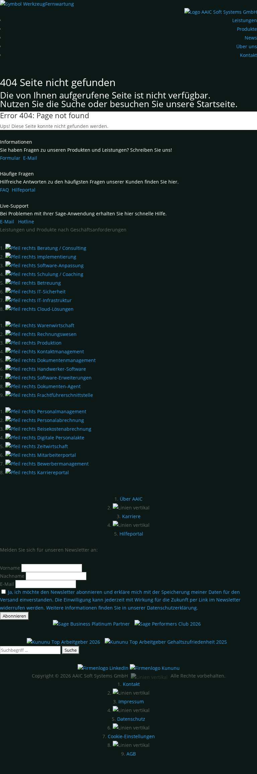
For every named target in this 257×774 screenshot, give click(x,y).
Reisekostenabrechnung (63, 429)
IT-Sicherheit (51, 291)
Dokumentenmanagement (66, 360)
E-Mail (30, 158)
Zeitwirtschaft (52, 446)
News (251, 37)
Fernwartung (59, 4)
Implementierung (56, 257)
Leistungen (244, 20)
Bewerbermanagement (62, 464)
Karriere (131, 516)
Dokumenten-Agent (58, 386)
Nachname (12, 576)
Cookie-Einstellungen (131, 736)
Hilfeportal (23, 190)
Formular (10, 158)
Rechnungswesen (56, 334)
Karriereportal (52, 472)
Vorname (10, 568)
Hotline (26, 221)
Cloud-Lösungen (55, 309)
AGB (131, 754)
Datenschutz (131, 719)
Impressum (131, 701)
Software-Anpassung (60, 265)
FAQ (4, 190)
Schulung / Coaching (59, 274)
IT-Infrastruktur (54, 300)
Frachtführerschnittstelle (64, 395)
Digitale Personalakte (60, 437)
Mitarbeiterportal (56, 455)
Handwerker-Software (61, 369)
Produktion (49, 343)
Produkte (247, 29)
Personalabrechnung (60, 420)
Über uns (246, 46)
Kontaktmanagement (60, 351)
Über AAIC (131, 499)
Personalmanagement (61, 411)
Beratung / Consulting (61, 248)
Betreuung (48, 283)
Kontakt (248, 55)
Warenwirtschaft (55, 325)
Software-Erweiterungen (64, 377)
